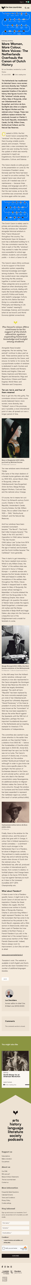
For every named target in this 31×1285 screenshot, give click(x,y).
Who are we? (6, 1174)
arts (15, 1120)
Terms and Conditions (8, 1197)
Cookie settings (6, 1203)
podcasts (15, 1139)
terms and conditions (15, 1240)
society (15, 1135)
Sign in (22, 2)
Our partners (5, 1161)
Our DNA (4, 1171)
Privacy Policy (6, 1200)
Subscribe (15, 1255)
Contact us (5, 1182)
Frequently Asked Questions (10, 1192)
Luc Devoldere (8, 69)
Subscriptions (6, 1156)
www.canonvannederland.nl (12, 955)
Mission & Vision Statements (10, 1177)
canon (5, 979)
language (15, 1128)
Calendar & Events (7, 1195)
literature (15, 1131)
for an (11, 1076)
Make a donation (7, 1159)
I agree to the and (13, 1241)
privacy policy (7, 1242)
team (9, 1179)
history (15, 1124)
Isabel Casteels (7, 1082)
